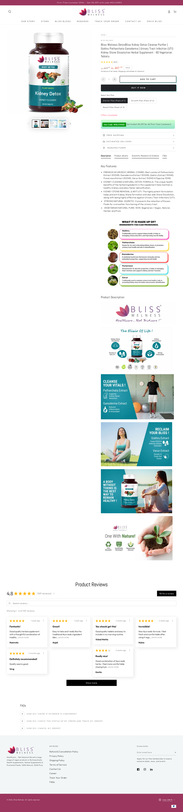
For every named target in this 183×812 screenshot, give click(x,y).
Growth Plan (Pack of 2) (142, 100)
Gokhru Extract (158, 175)
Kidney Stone (124, 194)
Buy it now (139, 88)
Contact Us (55, 769)
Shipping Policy (57, 760)
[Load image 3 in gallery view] (62, 124)
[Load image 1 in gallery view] (36, 124)
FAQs (52, 782)
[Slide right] (70, 124)
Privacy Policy (56, 756)
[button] (10, 12)
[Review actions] (43, 620)
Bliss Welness (107, 40)
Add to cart (148, 79)
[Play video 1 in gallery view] (45, 124)
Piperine (160, 178)
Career (53, 773)
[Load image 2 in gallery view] (54, 124)
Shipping (122, 71)
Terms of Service (58, 764)
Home (103, 35)
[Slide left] (28, 124)
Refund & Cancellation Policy (63, 751)
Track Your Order (58, 777)
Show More (23, 637)
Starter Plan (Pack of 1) (114, 100)
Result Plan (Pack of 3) (114, 107)
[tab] (106, 156)
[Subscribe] (175, 752)
